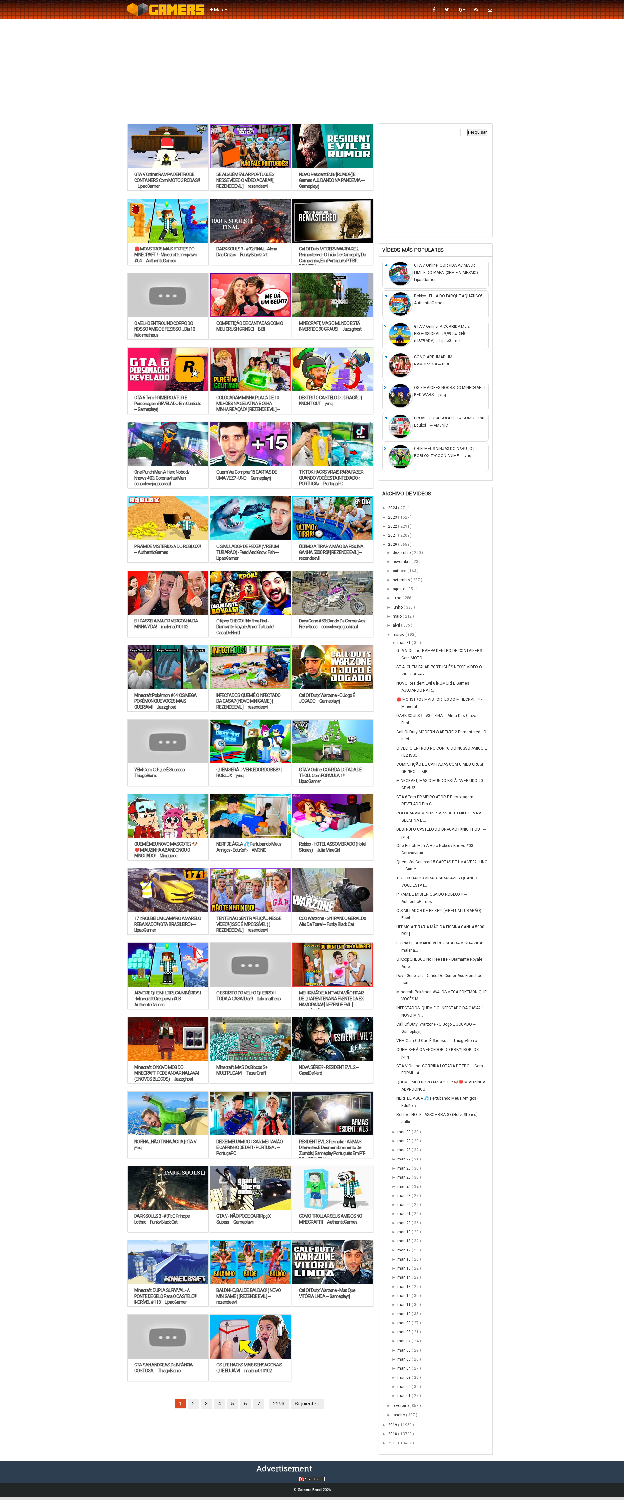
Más (218, 9)
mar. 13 (404, 1286)
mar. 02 (404, 1386)
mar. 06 (404, 1350)
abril (397, 625)
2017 (393, 1443)
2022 (393, 526)
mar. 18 (404, 1241)
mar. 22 (404, 1204)
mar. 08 (404, 1332)
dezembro (402, 552)
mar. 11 (404, 1304)
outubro (400, 571)
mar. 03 (404, 1377)
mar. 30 (404, 1132)
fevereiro (401, 1406)
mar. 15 (404, 1268)
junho (398, 607)
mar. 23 (404, 1195)
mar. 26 (404, 1168)
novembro (402, 561)
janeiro (399, 1415)
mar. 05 (404, 1359)
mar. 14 (404, 1277)
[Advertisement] (312, 71)
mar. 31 (404, 642)
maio (398, 616)
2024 (393, 508)
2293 (279, 1404)
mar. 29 (404, 1141)
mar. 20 (404, 1223)
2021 (393, 535)
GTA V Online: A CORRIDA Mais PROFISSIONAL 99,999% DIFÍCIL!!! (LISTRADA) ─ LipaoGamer (443, 333)
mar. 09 (404, 1323)
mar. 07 (404, 1341)
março (399, 634)
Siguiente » (307, 1404)
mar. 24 (404, 1186)
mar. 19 (404, 1232)
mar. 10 (404, 1314)
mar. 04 (404, 1368)
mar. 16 (404, 1259)
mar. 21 (404, 1214)
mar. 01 (404, 1395)
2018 (393, 1434)
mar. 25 (404, 1177)
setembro (402, 580)
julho (397, 598)
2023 (393, 517)
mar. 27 (404, 1159)
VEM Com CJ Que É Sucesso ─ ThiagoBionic (436, 1040)
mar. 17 (404, 1250)
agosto (399, 589)
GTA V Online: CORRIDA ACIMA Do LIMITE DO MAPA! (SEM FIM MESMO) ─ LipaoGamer (448, 272)
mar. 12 (404, 1295)
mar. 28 (404, 1150)
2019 (393, 1425)
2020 (393, 544)
